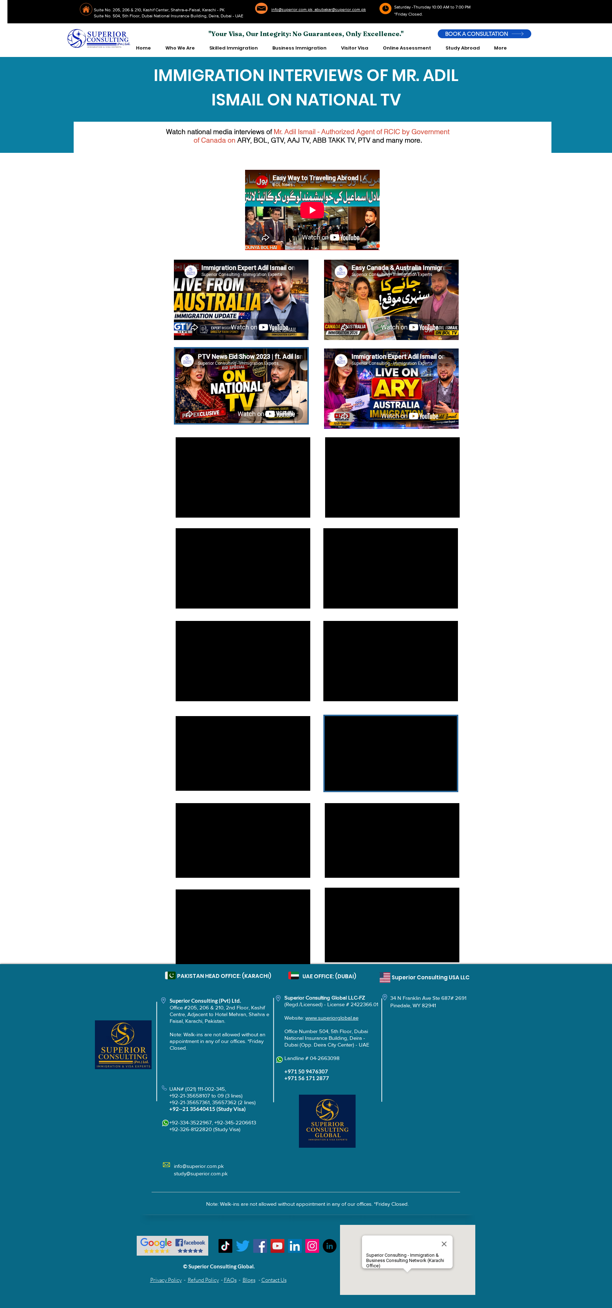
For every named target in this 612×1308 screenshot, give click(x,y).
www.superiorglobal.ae (331, 1018)
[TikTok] (225, 1246)
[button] (180, 48)
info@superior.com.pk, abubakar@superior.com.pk (318, 9)
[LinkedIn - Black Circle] (329, 1246)
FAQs (230, 1280)
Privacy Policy (166, 1280)
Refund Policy (203, 1280)
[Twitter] (243, 1246)
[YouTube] (277, 1246)
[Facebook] (260, 1246)
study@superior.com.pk (201, 1173)
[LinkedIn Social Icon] (295, 1246)
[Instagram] (312, 1246)
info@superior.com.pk (199, 1166)
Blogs (249, 1280)
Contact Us (274, 1280)
